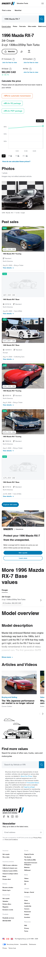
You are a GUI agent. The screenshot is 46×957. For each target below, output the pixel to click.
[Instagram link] (12, 816)
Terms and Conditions (11, 839)
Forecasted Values (33, 783)
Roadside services (8, 918)
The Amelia (27, 857)
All (25, 884)
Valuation (5, 901)
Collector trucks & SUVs (10, 871)
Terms (26, 931)
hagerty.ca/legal (29, 787)
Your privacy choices (13, 944)
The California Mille (30, 860)
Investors (27, 917)
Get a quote (23, 553)
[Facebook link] (4, 816)
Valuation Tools (22, 3)
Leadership (27, 906)
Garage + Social (29, 892)
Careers (26, 909)
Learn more (23, 558)
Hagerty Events (29, 854)
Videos (26, 878)
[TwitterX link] (8, 816)
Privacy (26, 928)
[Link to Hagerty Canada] (8, 938)
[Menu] (42, 3)
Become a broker (8, 887)
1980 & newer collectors (10, 865)
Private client (7, 879)
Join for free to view (9, 62)
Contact (26, 914)
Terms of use (12, 948)
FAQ (25, 925)
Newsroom (27, 911)
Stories (26, 881)
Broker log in (6, 890)
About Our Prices (26, 776)
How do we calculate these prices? (16, 161)
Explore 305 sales (10, 504)
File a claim (6, 857)
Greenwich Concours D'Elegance (30, 863)
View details (7, 268)
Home (26, 900)
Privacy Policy (37, 837)
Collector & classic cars (10, 868)
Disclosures (32, 944)
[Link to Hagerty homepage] (13, 810)
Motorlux (27, 867)
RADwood (27, 870)
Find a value (6, 10)
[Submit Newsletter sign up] (40, 832)
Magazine (5, 907)
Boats (4, 876)
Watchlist (18, 10)
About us (27, 903)
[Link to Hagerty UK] (12, 938)
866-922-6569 (7, 920)
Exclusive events (8, 909)
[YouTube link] (17, 816)
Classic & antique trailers (10, 873)
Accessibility (23, 944)
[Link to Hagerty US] (4, 938)
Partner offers (7, 904)
